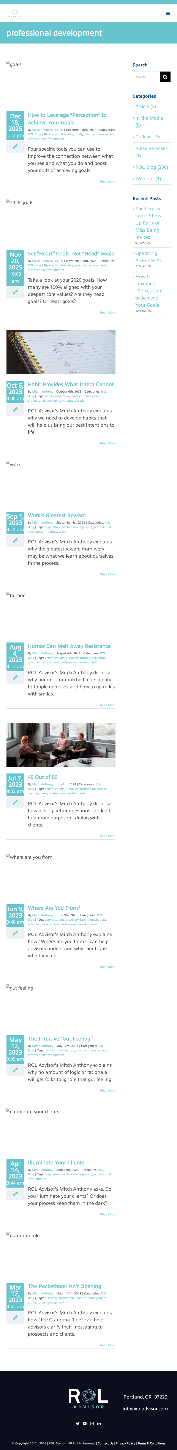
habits (49, 396)
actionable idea (62, 134)
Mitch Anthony (42, 391)
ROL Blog (34, 134)
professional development (46, 138)
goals (78, 134)
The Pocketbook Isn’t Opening (64, 1286)
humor (84, 658)
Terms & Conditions (151, 1443)
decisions (51, 1050)
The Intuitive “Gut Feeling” (60, 1039)
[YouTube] (85, 1423)
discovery (72, 658)
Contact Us (105, 1443)
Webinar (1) (148, 178)
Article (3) (145, 106)
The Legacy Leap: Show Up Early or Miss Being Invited (148, 223)
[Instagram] (92, 1423)
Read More (107, 181)
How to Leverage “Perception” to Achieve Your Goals (149, 291)
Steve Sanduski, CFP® (47, 129)
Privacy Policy (125, 1443)
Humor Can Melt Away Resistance (69, 646)
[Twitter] (77, 1423)
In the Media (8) (149, 121)
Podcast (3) (147, 136)
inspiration (62, 396)
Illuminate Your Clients (56, 1162)
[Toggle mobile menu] (168, 13)
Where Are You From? (54, 908)
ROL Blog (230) (151, 167)
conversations (54, 658)
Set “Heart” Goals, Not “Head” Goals (71, 253)
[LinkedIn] (99, 1423)
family (84, 919)
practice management (99, 134)
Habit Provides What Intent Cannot (71, 384)
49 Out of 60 (42, 777)
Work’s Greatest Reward (57, 515)
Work (80, 400)
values (70, 400)
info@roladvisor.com (145, 1408)
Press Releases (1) (151, 152)
